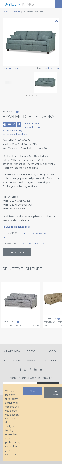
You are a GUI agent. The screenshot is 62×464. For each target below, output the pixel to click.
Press (31, 351)
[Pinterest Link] (14, 124)
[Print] (5, 124)
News (31, 360)
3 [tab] (32, 96)
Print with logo (31, 123)
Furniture (16, 11)
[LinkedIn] (35, 369)
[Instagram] (25, 369)
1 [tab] (26, 96)
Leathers (39, 243)
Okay (32, 391)
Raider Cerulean (52, 68)
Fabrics (26, 243)
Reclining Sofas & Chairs (34, 233)
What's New (12, 351)
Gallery (51, 360)
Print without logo (33, 127)
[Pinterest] (30, 369)
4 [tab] (36, 96)
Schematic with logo (13, 130)
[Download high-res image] (56, 21)
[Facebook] (20, 369)
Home (5, 11)
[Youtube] (41, 369)
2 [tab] (29, 96)
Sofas (6, 237)
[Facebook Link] (19, 124)
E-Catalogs (12, 360)
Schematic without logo (15, 133)
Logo (52, 351)
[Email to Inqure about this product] (9, 124)
